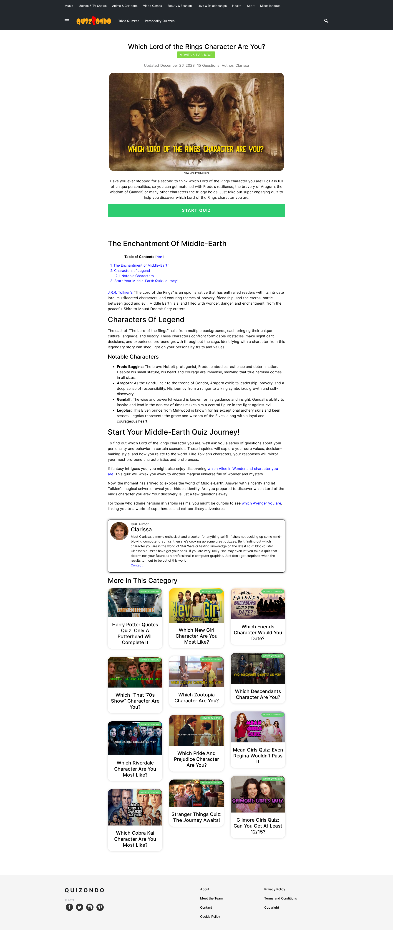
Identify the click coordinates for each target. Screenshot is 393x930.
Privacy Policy (274, 889)
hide (159, 257)
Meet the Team (211, 898)
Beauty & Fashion (179, 6)
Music (69, 6)
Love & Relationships (212, 6)
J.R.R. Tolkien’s (120, 292)
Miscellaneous (270, 6)
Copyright (271, 907)
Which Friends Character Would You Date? (258, 633)
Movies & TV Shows (92, 6)
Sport (251, 6)
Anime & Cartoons (125, 6)
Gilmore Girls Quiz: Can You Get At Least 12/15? (258, 826)
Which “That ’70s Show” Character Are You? (135, 701)
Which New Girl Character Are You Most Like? (196, 636)
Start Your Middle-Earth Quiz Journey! (144, 281)
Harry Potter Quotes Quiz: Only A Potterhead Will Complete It (135, 633)
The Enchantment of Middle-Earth (139, 265)
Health (237, 6)
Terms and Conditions (280, 898)
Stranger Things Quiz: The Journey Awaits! (196, 817)
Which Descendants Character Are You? (258, 694)
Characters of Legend (130, 270)
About (204, 889)
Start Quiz (196, 210)
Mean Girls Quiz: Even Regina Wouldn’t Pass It (258, 756)
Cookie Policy (210, 916)
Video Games (152, 6)
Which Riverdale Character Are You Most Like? (135, 769)
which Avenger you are (261, 503)
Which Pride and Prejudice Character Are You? (196, 759)
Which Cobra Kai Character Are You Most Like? (135, 839)
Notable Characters (135, 276)
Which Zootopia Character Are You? (196, 697)
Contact (137, 565)
